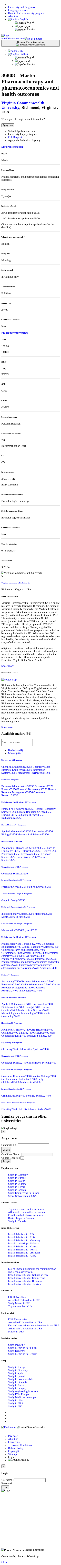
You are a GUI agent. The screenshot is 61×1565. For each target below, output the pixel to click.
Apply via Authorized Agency (24, 140)
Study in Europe (17, 1177)
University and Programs (21, 7)
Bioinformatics (13, 1007)
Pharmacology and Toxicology (21, 943)
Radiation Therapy (30, 814)
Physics (29, 930)
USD (20, 50)
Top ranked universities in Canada (26, 1209)
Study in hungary (17, 1388)
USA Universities (17, 1319)
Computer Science (14, 873)
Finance (9, 789)
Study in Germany (18, 1174)
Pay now (13, 1435)
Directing (10, 1109)
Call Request (15, 137)
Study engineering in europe (23, 1391)
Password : (7, 1483)
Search (6, 1150)
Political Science (39, 886)
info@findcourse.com (13, 38)
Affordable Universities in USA (25, 1328)
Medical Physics (34, 952)
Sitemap (12, 1454)
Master (14, 753)
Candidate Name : (11, 1154)
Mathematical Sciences (33, 834)
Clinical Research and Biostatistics (23, 949)
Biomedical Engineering (18, 808)
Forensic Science (14, 886)
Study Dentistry (16, 1350)
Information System (42, 1062)
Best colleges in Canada (21, 1218)
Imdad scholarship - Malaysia (23, 1243)
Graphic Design (13, 900)
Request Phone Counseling (30, 42)
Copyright (13, 1451)
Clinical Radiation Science (34, 811)
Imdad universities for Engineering (26, 1278)
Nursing (9, 814)
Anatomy (48, 968)
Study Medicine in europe (22, 1397)
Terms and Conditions (20, 1445)
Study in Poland (16, 1180)
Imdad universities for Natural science (28, 1275)
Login (5, 1487)
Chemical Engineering (17, 766)
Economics (44, 786)
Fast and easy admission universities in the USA (33, 1325)
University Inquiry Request (22, 134)
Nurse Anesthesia (32, 955)
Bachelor (15, 750)
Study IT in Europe (18, 1394)
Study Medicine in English (22, 1347)
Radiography (11, 818)
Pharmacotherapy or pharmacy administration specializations (26, 966)
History (49, 851)
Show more (7, 665)
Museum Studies (39, 1035)
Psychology (31, 854)
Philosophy (11, 854)
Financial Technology (32, 789)
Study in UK (15, 1406)
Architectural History (16, 847)
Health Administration (36, 984)
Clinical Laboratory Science (40, 946)
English (23, 19)
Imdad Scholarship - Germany (24, 1240)
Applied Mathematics (16, 831)
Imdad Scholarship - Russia (22, 1249)
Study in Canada (17, 1221)
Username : (7, 1479)
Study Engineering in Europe (23, 1193)
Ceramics (10, 1032)
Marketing (43, 913)
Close (4, 1562)
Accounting (11, 981)
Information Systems (34, 1049)
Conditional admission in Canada (26, 1215)
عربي (27, 26)
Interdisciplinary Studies (18, 913)
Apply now (8, 125)
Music (8, 916)
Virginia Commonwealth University (15, 583)
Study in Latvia (16, 1385)
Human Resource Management (28, 791)
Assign (6, 1161)
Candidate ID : (9, 1145)
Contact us (13, 1442)
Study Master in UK (19, 1303)
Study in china (16, 1400)
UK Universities (17, 1297)
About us (13, 16)
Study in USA (15, 1403)
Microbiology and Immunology (21, 1013)
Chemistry (41, 766)
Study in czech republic (20, 1379)
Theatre (22, 916)
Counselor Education (16, 1076)
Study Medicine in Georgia (22, 1353)
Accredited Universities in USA (25, 1322)
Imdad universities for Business (25, 1281)
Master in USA (16, 1331)
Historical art (31, 851)
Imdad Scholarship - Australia (24, 1252)
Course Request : (10, 1157)
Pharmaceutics (46, 958)
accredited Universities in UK (24, 1300)
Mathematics (11, 930)
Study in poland (16, 1376)
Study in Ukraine (17, 1183)
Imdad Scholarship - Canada (23, 1246)
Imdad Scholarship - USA (22, 1237)
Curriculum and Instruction (19, 1079)
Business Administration (18, 786)
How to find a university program (26, 13)
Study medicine (16, 1344)
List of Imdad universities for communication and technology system (32, 1270)
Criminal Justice (13, 1095)
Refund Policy (16, 1448)
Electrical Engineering (17, 769)
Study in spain (15, 1373)
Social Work (27, 857)
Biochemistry (42, 831)
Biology (9, 834)
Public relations (30, 990)
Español (31, 29)
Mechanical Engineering (34, 772)
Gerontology (11, 952)
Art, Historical (42, 1029)
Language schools (17, 10)
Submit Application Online (22, 131)
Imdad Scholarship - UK (21, 1234)
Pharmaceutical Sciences (18, 958)
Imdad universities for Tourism (24, 1284)
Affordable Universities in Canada (26, 1212)
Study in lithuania (17, 1382)
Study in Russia (16, 1186)
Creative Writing (43, 1076)
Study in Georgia (17, 1189)
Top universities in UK (20, 1306)
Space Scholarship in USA (22, 1196)
